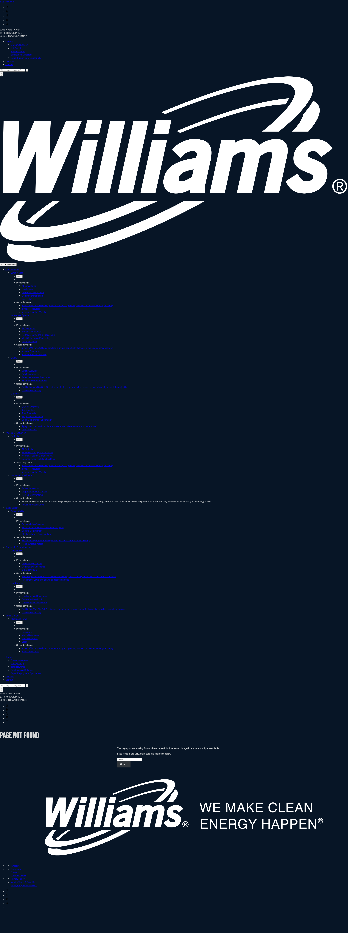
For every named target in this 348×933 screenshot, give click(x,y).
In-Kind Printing (29, 569)
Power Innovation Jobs (33, 504)
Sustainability (11, 507)
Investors (9, 61)
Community (16, 550)
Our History (27, 298)
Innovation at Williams (21, 475)
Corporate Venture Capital (34, 491)
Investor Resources (31, 308)
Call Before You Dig (31, 390)
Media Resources (30, 635)
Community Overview (32, 563)
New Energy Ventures (32, 494)
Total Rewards (18, 51)
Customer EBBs (29, 341)
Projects (15, 436)
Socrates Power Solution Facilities (38, 458)
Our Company (12, 269)
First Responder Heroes (69, 576)
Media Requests (30, 638)
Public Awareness (30, 374)
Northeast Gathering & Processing (38, 334)
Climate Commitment (32, 530)
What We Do (17, 272)
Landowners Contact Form (34, 602)
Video (24, 641)
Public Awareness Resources (36, 377)
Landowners (17, 583)
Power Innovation (30, 488)
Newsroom (27, 631)
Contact (9, 64)
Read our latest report (32, 543)
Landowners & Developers (34, 596)
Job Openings (17, 48)
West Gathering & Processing (36, 338)
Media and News (19, 618)
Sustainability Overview (33, 524)
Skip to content (7, 1)
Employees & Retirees (21, 54)
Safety (14, 357)
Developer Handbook (32, 599)
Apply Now (59, 426)
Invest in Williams (67, 305)
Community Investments (33, 566)
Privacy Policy (18, 878)
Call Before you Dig (75, 387)
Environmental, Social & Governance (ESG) (43, 527)
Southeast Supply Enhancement (37, 452)
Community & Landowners (18, 547)
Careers (9, 41)
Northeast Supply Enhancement (37, 455)
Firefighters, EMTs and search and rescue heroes (45, 579)
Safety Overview (30, 370)
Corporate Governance (33, 292)
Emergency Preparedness (34, 380)
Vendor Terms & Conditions (24, 882)
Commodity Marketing (32, 295)
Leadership (27, 289)
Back (19, 276)
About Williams (29, 285)
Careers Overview (19, 44)
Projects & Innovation (15, 432)
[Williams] (174, 260)
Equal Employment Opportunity (26, 57)
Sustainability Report (56, 540)
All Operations (28, 328)
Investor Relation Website (34, 312)
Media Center (11, 615)
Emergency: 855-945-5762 (24, 885)
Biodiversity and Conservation (36, 534)
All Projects (27, 449)
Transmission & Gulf (31, 331)
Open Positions (29, 429)
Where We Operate (20, 315)
